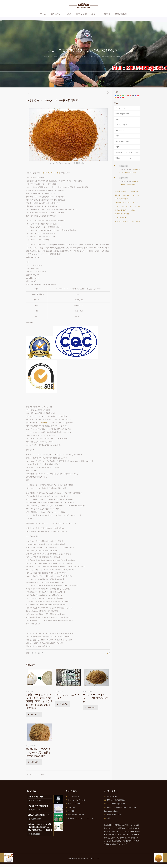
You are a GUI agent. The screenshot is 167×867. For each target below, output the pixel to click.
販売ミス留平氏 (112, 796)
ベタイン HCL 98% (122, 141)
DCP (117, 136)
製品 (55, 56)
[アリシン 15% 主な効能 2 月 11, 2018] (6, 857)
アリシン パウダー (122, 125)
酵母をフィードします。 (124, 158)
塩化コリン (119, 119)
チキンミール (120, 108)
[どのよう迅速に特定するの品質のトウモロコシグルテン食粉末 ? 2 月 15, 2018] (160, 857)
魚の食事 (44, 423)
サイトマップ (122, 844)
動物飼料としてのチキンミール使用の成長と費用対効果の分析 (38, 752)
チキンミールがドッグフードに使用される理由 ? (95, 698)
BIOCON (75, 859)
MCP (117, 147)
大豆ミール (119, 130)
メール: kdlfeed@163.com (116, 804)
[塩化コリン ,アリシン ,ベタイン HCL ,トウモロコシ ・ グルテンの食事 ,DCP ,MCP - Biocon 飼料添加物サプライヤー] (83, 5)
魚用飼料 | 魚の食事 (123, 114)
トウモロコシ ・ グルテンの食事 (73, 56)
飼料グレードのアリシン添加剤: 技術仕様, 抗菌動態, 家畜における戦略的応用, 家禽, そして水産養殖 (39, 701)
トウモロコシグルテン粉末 (50, 173)
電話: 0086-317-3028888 (116, 800)
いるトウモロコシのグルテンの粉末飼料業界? (106, 56)
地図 (108, 818)
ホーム (46, 56)
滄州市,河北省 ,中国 (114, 814)
